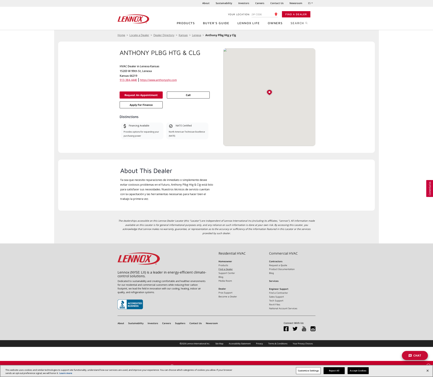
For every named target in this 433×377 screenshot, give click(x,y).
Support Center (227, 273)
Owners (275, 23)
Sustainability (224, 3)
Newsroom (296, 3)
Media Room (225, 280)
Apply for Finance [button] (141, 104)
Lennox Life (248, 23)
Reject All (334, 370)
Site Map (219, 343)
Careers (259, 3)
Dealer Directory (163, 35)
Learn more (65, 373)
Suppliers (180, 323)
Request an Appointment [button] (141, 95)
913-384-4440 (128, 80)
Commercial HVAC (283, 253)
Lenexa (196, 35)
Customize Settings (308, 370)
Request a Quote (278, 265)
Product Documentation (282, 269)
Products (186, 23)
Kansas (183, 35)
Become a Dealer (228, 296)
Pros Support (225, 292)
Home (121, 35)
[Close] (427, 370)
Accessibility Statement (240, 343)
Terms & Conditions (277, 343)
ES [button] (309, 3)
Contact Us (276, 3)
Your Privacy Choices (303, 343)
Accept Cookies (358, 370)
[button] (269, 92)
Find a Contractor (278, 292)
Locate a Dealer (139, 35)
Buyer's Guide (216, 23)
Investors (243, 3)
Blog (221, 276)
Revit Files (274, 304)
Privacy (259, 343)
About (206, 3)
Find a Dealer (296, 14)
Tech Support (276, 300)
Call (188, 95)
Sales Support (276, 296)
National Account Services (283, 308)
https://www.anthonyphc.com (158, 80)
